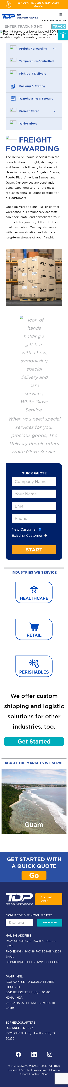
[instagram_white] (50, 1052)
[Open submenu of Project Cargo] (54, 111)
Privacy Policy (41, 1070)
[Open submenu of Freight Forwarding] (54, 49)
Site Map (25, 1070)
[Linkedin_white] (34, 1052)
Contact (35, 1074)
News (45, 1074)
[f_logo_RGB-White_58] (18, 1052)
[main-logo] (20, 15)
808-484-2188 (58, 20)
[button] (63, 35)
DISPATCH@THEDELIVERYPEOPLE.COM (32, 962)
